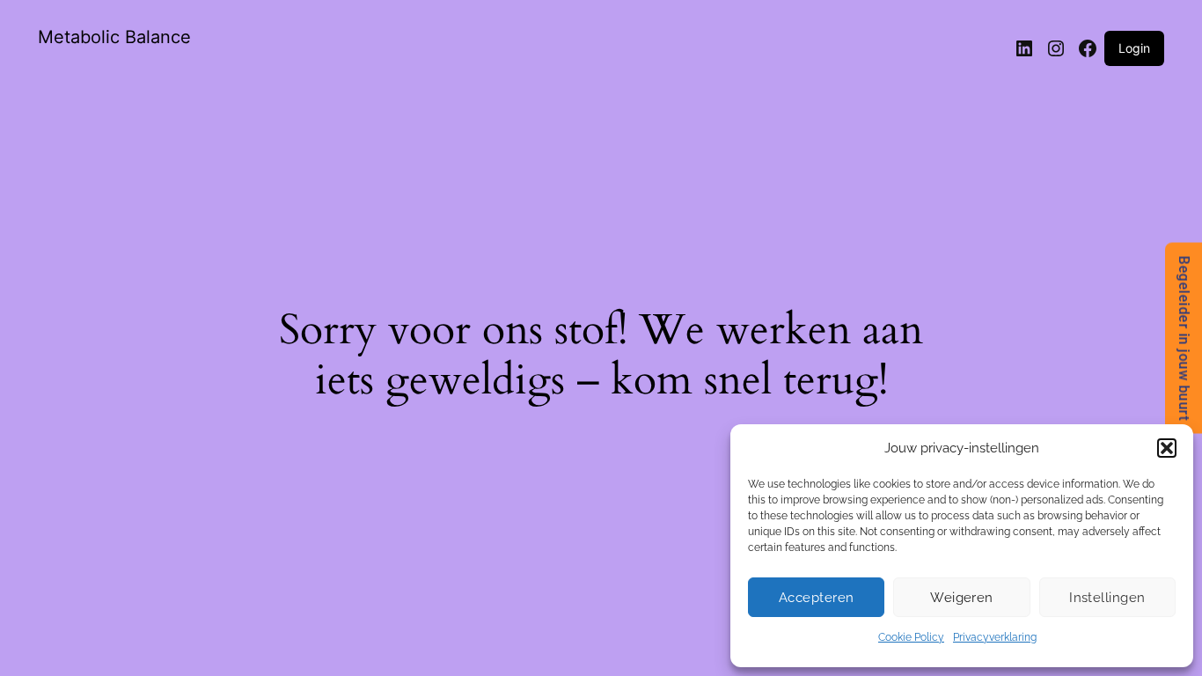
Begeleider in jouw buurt (1184, 338)
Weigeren (961, 598)
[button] (1167, 448)
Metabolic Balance (114, 37)
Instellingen (1107, 598)
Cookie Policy (911, 637)
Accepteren (816, 598)
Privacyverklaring (995, 637)
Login (1134, 47)
